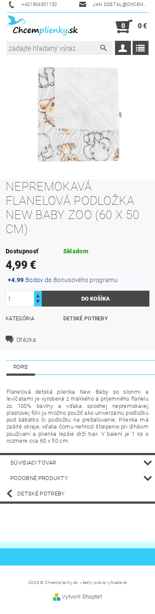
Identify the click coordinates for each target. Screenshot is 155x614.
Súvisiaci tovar (33, 462)
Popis (20, 367)
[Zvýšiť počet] (38, 295)
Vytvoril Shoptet (82, 596)
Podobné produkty (39, 478)
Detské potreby (85, 319)
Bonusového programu (85, 280)
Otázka (26, 339)
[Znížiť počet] (38, 302)
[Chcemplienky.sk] (42, 26)
